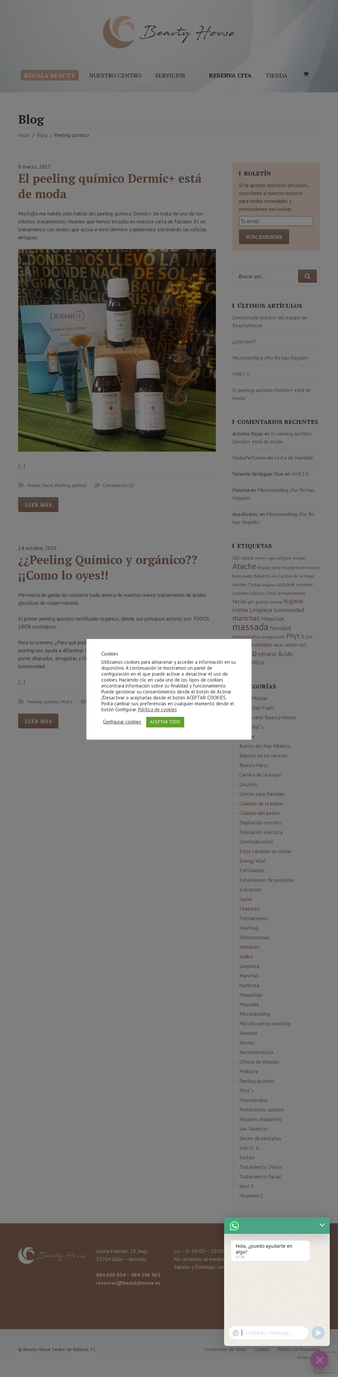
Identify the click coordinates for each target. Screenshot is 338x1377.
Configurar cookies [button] (122, 722)
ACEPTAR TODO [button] (165, 722)
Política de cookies (157, 709)
